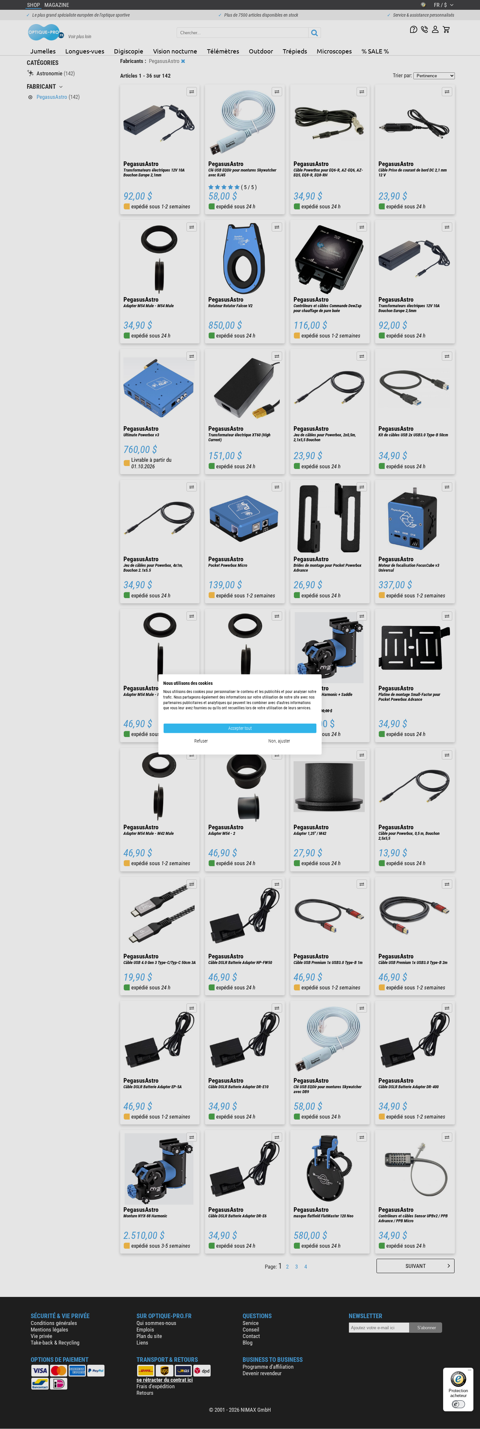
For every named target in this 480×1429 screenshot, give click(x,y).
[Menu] (469, 1372)
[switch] (458, 1404)
